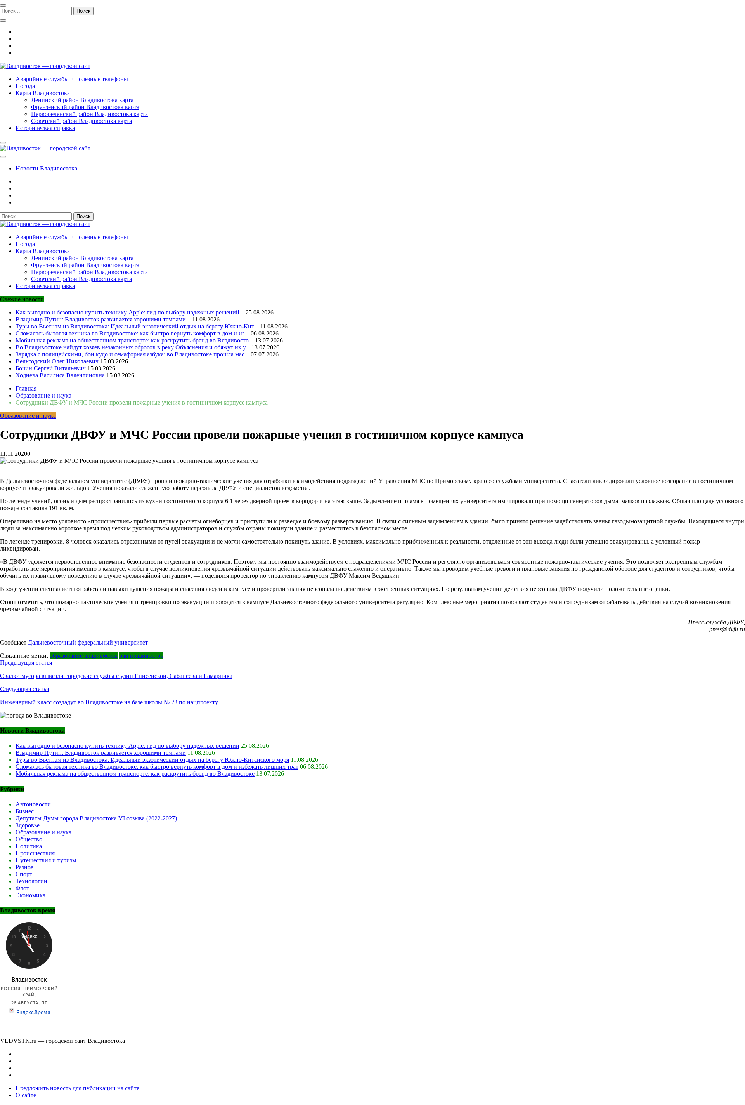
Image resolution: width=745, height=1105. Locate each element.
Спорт (24, 874)
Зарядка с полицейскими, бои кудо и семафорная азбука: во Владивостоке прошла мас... (133, 354)
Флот (22, 888)
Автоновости (33, 804)
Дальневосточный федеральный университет (88, 642)
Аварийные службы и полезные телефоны (72, 79)
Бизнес (25, 811)
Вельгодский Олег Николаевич (58, 361)
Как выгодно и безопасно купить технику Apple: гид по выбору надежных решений (127, 745)
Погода (25, 86)
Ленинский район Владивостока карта (82, 100)
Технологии (31, 881)
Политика (29, 846)
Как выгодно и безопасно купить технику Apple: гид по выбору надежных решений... (131, 312)
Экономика (30, 895)
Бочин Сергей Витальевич (51, 368)
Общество (29, 839)
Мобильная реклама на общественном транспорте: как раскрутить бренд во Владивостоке (135, 773)
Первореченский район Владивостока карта (89, 114)
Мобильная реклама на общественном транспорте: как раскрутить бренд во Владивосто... (135, 340)
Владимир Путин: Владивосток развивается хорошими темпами (101, 752)
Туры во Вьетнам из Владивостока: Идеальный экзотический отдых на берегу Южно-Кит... (138, 326)
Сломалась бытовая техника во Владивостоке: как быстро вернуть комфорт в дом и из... (133, 333)
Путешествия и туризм (46, 860)
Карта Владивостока (43, 93)
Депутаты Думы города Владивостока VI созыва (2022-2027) (96, 818)
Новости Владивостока (46, 168)
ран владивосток (141, 655)
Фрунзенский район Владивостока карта (85, 107)
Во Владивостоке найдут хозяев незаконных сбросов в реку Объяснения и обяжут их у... (133, 347)
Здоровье (28, 825)
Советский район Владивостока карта (81, 121)
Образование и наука (28, 415)
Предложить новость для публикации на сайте (77, 1088)
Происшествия (35, 853)
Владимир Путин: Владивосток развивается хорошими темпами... (104, 319)
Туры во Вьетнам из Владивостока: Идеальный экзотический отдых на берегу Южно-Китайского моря (152, 759)
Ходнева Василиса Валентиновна (61, 375)
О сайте (26, 1095)
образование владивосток (84, 655)
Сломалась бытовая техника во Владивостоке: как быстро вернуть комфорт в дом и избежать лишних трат (157, 766)
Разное (24, 867)
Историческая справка (45, 128)
